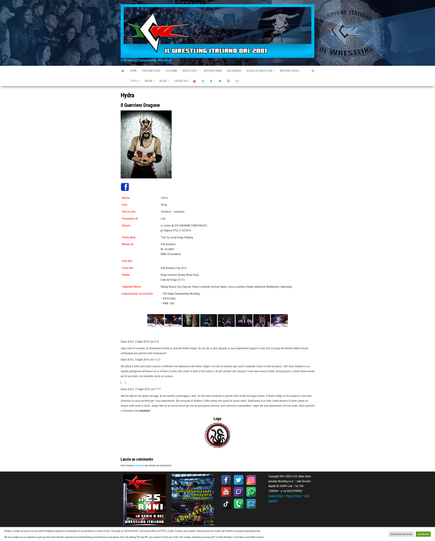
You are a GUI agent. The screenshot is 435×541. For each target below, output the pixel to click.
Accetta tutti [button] (423, 534)
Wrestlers (189, 70)
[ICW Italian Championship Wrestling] (122, 71)
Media (149, 81)
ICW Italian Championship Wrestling (146, 60)
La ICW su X (220, 81)
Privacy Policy (293, 496)
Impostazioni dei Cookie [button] (401, 534)
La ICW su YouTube (195, 81)
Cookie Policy (275, 496)
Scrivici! (237, 81)
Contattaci (181, 81)
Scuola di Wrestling (259, 70)
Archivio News (213, 70)
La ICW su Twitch (229, 81)
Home (133, 70)
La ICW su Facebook (212, 81)
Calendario (234, 70)
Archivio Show (289, 70)
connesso (139, 465)
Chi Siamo (171, 70)
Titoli (134, 81)
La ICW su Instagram (203, 81)
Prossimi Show (151, 70)
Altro (163, 81)
